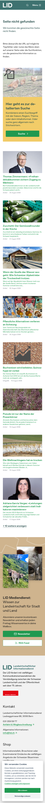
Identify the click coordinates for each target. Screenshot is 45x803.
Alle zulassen (22, 790)
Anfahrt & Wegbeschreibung (17, 724)
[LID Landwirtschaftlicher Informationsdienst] (19, 667)
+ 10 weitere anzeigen (15, 525)
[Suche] (27, 5)
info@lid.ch (9, 733)
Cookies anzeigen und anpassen (17, 784)
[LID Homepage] (7, 5)
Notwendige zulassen (22, 796)
